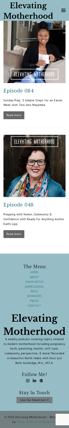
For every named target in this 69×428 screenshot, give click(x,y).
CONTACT (34, 305)
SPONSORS (34, 296)
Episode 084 (18, 90)
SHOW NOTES (34, 282)
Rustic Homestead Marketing (37, 421)
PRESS (34, 301)
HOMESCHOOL (34, 286)
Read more (14, 115)
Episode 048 (18, 204)
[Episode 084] (34, 51)
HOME (34, 272)
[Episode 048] (34, 165)
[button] (63, 10)
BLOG (34, 291)
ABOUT (34, 277)
